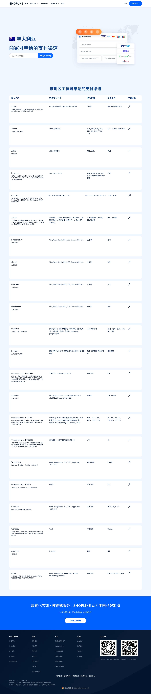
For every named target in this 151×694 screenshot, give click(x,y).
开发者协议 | (76, 676)
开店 (26, 3)
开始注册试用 (75, 620)
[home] (16, 3)
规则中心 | (85, 676)
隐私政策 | (68, 676)
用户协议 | (60, 676)
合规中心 (92, 676)
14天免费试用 (45, 55)
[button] (34, 3)
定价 (62, 3)
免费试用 (135, 3)
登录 (125, 3)
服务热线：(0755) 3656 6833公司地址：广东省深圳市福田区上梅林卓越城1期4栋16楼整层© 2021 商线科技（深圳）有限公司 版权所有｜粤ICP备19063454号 (32, 682)
